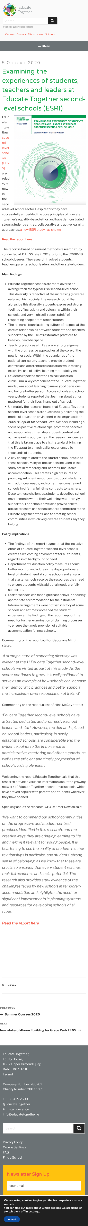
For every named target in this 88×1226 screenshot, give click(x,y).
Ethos (31, 34)
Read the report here (17, 239)
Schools (50, 34)
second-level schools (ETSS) (5, 153)
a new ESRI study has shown (40, 230)
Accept (12, 1219)
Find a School (12, 1157)
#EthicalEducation (16, 1109)
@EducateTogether (16, 1104)
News (40, 34)
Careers (10, 34)
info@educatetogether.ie (21, 1114)
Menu (46, 46)
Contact (21, 34)
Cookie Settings (14, 1147)
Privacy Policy (13, 1142)
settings (34, 1211)
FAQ (6, 1152)
